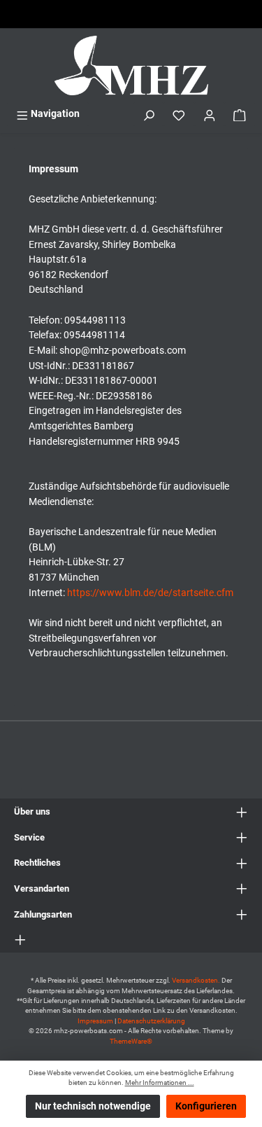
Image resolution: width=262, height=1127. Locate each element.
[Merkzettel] (178, 113)
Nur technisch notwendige (93, 1106)
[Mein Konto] (209, 113)
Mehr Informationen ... (159, 1082)
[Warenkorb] (239, 113)
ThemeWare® (131, 1041)
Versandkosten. (196, 980)
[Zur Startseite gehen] (131, 65)
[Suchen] (148, 113)
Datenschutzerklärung (151, 1021)
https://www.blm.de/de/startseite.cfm (150, 593)
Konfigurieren (206, 1106)
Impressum (95, 1021)
